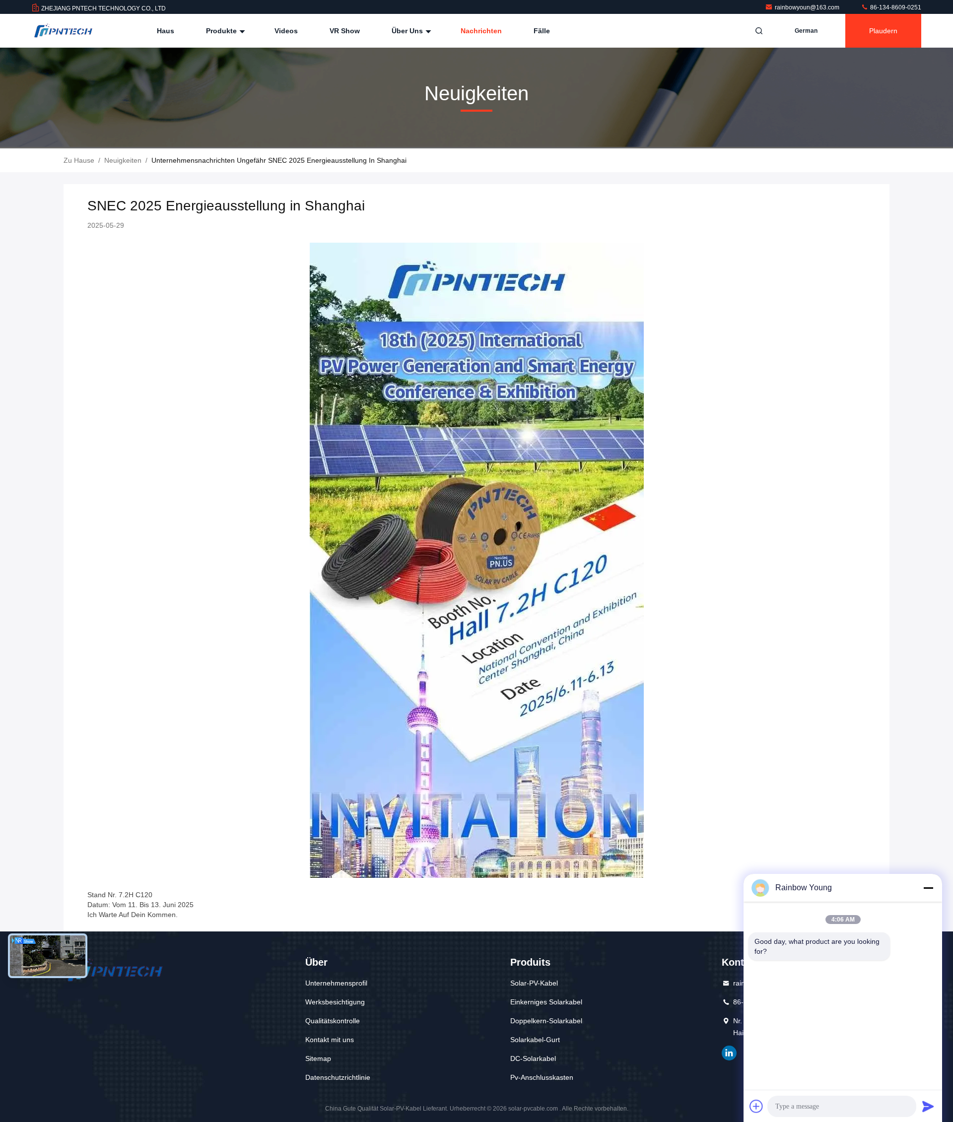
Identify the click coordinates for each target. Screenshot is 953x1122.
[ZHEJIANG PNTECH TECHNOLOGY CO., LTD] (63, 31)
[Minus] (928, 888)
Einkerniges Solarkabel (546, 1002)
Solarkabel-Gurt (535, 1040)
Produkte (222, 31)
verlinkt (729, 1053)
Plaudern (883, 31)
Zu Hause (79, 160)
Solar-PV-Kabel (534, 983)
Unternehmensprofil (336, 983)
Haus (165, 31)
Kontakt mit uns (329, 1040)
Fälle (542, 31)
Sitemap (318, 1058)
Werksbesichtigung (335, 1002)
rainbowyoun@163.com (808, 7)
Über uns (408, 31)
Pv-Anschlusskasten (541, 1077)
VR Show (345, 31)
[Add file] (756, 1106)
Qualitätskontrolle (332, 1021)
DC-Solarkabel (533, 1058)
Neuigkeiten (122, 160)
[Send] (928, 1106)
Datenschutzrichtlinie (337, 1077)
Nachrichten (481, 31)
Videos (286, 31)
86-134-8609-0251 (895, 7)
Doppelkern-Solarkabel (546, 1021)
